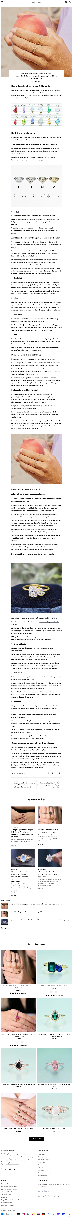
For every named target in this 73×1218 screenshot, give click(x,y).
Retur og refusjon (43, 1157)
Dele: (48, 773)
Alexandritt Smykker (7, 1192)
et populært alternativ (33, 529)
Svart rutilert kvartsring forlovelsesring (18, 1084)
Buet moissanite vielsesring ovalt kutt (18, 1129)
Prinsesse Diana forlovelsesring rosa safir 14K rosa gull (18, 1035)
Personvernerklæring (44, 1173)
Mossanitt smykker (6, 1203)
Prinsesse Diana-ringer (8, 1184)
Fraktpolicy (41, 1154)
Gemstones (27, 773)
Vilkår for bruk (42, 1176)
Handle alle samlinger (7, 1205)
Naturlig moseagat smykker (9, 1189)
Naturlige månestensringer (9, 1187)
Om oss (40, 1168)
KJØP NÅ (37, 489)
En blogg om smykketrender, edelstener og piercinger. (36, 73)
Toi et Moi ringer (6, 1195)
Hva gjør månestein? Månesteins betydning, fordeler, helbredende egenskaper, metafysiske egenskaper (20, 876)
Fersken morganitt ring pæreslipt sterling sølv (54, 1085)
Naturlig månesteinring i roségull (54, 1129)
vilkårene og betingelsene (55, 1196)
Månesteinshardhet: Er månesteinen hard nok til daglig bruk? (47, 874)
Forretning (41, 1165)
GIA (17, 212)
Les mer (14, 845)
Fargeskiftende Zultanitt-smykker (10, 1200)
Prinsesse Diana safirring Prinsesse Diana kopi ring (18, 987)
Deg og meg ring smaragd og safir (54, 986)
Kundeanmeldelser (43, 1160)
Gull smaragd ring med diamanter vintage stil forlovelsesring (54, 1035)
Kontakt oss (41, 1162)
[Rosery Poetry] (36, 2)
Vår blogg (41, 1170)
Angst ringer (5, 1197)
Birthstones (19, 773)
